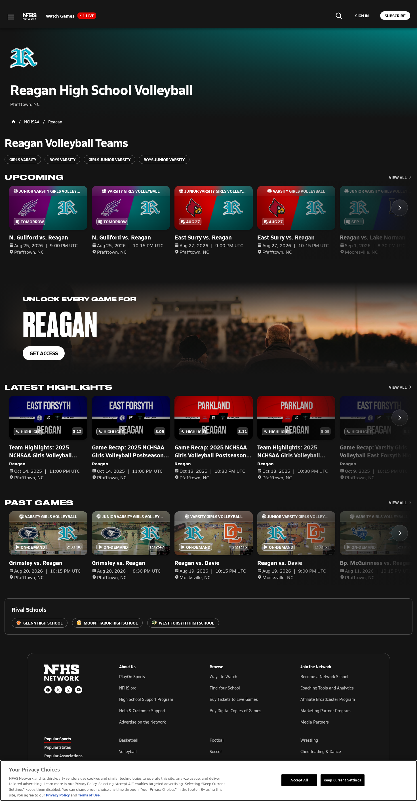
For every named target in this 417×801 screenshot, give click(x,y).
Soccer (216, 751)
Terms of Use (89, 795)
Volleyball (128, 751)
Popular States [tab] (57, 747)
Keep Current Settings (342, 780)
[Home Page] (13, 121)
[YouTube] (78, 689)
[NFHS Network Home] (30, 16)
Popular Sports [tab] (57, 739)
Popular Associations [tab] (63, 756)
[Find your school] (339, 15)
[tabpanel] (246, 751)
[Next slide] (399, 207)
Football (217, 740)
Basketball (128, 740)
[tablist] (72, 747)
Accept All (299, 780)
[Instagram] (68, 689)
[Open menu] (11, 17)
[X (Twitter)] (58, 689)
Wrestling (309, 740)
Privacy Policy (58, 795)
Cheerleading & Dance (320, 751)
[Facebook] (48, 689)
